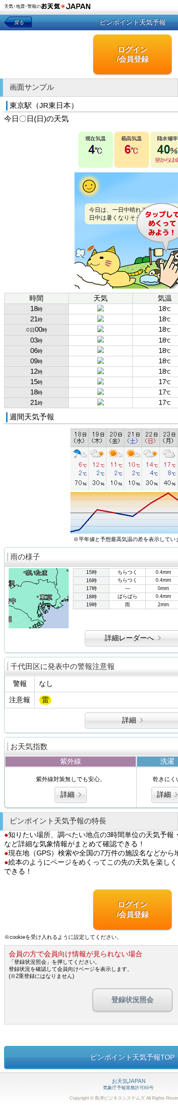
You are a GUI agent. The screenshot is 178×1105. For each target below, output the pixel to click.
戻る (19, 22)
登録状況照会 (132, 1000)
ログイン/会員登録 (133, 54)
